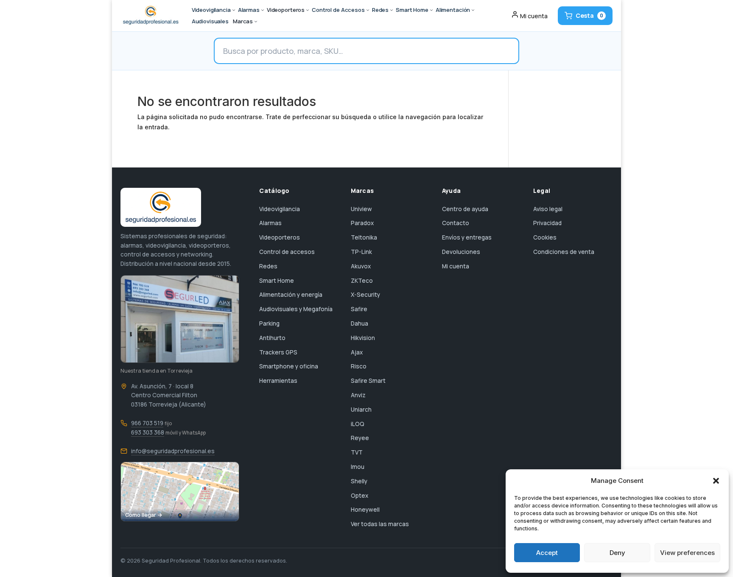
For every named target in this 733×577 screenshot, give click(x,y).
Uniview (361, 209)
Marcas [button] (243, 21)
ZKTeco (362, 280)
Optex (359, 495)
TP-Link (361, 252)
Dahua (359, 323)
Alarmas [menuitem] (249, 10)
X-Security (365, 294)
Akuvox (361, 266)
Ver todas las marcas (380, 524)
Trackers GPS (278, 352)
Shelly (359, 481)
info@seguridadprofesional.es (173, 451)
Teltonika (364, 237)
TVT (357, 452)
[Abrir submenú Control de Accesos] (368, 10)
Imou (357, 467)
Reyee (360, 438)
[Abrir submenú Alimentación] (473, 10)
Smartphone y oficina (288, 366)
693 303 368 (147, 432)
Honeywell (365, 509)
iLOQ (357, 424)
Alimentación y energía (290, 294)
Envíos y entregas (467, 237)
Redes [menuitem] (380, 10)
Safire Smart (368, 381)
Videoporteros (279, 237)
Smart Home (276, 280)
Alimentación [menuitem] (453, 10)
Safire (359, 309)
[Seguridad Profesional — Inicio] (149, 16)
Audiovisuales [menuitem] (210, 21)
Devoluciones (461, 252)
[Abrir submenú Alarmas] (262, 10)
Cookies (545, 237)
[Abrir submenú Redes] (391, 10)
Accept (547, 553)
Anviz (358, 395)
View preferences (687, 553)
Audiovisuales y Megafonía (296, 309)
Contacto (455, 223)
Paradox (362, 223)
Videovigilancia (279, 209)
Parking (269, 323)
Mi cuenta (455, 266)
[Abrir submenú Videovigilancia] (234, 10)
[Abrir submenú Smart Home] (431, 10)
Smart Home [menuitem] (412, 10)
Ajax (357, 352)
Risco (358, 366)
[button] (716, 481)
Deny (617, 553)
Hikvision (363, 338)
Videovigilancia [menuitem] (211, 10)
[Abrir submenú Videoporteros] (307, 10)
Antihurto (272, 338)
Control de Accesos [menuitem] (338, 10)
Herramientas (278, 381)
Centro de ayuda (465, 209)
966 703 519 (147, 423)
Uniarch (361, 409)
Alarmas (270, 223)
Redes (268, 266)
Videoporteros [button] (286, 10)
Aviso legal (547, 209)
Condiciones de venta (563, 252)
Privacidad (547, 223)
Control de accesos (287, 252)
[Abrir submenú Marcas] (256, 21)
